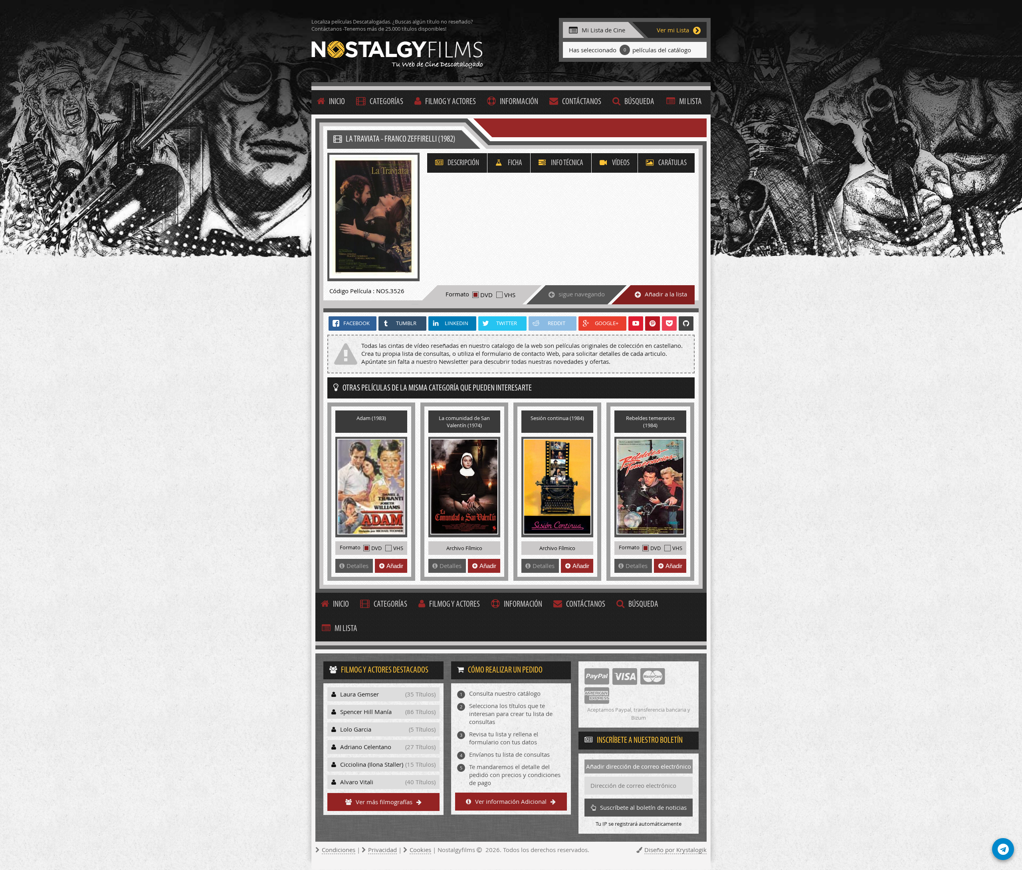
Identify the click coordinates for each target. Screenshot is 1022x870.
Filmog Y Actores (450, 102)
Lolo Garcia (388, 729)
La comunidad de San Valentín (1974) (464, 421)
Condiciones (338, 850)
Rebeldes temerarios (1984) (650, 421)
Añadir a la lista (666, 294)
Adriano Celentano (388, 747)
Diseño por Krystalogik (675, 850)
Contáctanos (581, 102)
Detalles (357, 566)
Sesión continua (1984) (557, 418)
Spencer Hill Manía (388, 712)
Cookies (420, 850)
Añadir (394, 565)
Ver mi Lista (673, 30)
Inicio (337, 102)
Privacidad (382, 850)
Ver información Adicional (511, 801)
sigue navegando (582, 294)
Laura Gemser (388, 694)
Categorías (386, 102)
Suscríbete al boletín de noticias (643, 807)
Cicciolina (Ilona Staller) (388, 764)
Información (519, 102)
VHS (509, 295)
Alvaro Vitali (388, 782)
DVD (486, 295)
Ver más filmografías (384, 802)
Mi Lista (690, 102)
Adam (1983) (371, 418)
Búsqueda (639, 102)
